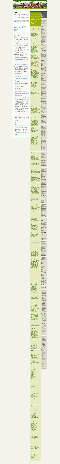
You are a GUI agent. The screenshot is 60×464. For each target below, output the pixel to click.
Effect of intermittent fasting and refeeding (34, 248)
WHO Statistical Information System (34, 329)
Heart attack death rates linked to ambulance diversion (44, 291)
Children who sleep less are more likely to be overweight (43, 131)
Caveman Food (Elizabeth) (33, 376)
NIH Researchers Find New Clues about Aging (44, 311)
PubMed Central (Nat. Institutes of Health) (34, 134)
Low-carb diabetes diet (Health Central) (34, 305)
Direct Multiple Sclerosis (33, 118)
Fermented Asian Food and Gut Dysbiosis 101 (43, 207)
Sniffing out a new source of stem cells (44, 301)
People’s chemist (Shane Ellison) (34, 179)
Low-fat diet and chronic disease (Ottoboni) (34, 169)
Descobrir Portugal (43, 362)
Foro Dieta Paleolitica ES (33, 456)
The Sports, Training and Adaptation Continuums (43, 40)
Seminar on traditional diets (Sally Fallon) (34, 75)
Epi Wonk (32, 363)
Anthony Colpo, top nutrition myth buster (34, 183)
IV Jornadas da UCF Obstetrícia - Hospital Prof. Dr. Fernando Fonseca (44, 315)
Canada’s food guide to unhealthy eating (34, 121)
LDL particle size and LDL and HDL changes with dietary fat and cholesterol (35, 233)
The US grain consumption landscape (34, 346)
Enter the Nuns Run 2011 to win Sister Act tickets (44, 341)
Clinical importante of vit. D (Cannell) (34, 261)
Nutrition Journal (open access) (34, 138)
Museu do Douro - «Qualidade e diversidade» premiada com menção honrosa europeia (44, 351)
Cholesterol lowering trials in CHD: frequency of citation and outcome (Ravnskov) (35, 163)
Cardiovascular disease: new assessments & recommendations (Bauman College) (35, 108)
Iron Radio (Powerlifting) (33, 440)
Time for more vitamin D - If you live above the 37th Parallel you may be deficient (43, 108)
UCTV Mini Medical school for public (34, 427)
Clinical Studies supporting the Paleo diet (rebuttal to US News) (43, 127)
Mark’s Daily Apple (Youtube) (33, 425)
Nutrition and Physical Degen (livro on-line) (34, 77)
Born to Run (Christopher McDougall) (34, 407)
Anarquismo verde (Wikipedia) (33, 87)
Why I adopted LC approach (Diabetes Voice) (35, 304)
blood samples (27, 18)
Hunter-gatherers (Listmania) (33, 94)
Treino (42, 17)
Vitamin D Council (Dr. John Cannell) (34, 259)
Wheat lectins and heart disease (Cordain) (34, 61)
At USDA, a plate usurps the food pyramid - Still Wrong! (43, 112)
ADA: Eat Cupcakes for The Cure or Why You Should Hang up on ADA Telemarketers (43, 247)
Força (41, 14)
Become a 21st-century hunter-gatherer (34, 57)
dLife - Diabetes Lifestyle (33, 303)
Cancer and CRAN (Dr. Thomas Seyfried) (34, 315)
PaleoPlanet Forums (33, 458)
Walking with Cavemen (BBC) (33, 421)
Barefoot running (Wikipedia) (33, 416)
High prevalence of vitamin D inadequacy (34, 265)
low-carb (44, 21)
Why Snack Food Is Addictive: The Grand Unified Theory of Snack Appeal (43, 91)
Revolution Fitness (32, 431)
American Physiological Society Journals (34, 255)
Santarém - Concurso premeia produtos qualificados (44, 366)
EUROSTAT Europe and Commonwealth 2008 (35, 337)
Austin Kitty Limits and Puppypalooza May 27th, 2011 (43, 36)
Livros (41, 15)
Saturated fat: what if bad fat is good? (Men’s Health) (35, 175)
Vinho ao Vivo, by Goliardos (43, 353)
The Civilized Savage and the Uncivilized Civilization (43, 90)
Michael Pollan (32, 428)
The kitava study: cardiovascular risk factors (35, 69)
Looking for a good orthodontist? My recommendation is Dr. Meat (43, 187)
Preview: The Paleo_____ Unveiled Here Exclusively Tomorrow (43, 145)
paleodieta (44, 23)
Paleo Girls (32, 375)
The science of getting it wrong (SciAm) (34, 191)
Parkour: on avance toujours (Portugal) (34, 417)
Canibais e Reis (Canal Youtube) (34, 420)
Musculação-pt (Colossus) (43, 286)
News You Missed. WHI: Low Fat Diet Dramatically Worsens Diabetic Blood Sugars (43, 245)
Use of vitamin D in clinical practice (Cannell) (35, 260)
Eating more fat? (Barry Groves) (34, 288)
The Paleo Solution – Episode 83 (43, 79)
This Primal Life (32, 367)
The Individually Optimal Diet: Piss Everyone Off (43, 147)
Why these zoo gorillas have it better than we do (43, 135)
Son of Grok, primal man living (33, 36)
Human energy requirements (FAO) (34, 318)
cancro (41, 23)
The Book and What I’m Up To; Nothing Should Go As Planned (43, 143)
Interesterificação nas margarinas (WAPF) (34, 158)
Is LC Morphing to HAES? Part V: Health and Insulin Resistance (43, 171)
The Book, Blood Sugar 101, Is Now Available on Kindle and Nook (43, 252)
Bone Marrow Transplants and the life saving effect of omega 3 (43, 136)
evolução (43, 23)
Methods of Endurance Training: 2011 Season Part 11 (43, 35)
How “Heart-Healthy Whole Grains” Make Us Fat (43, 92)
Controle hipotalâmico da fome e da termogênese (35, 251)
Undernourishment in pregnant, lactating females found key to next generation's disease (44, 297)
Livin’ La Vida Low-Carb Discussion (34, 454)
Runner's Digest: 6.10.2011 (43, 344)
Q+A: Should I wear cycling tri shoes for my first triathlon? (44, 339)
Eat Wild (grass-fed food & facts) (34, 50)
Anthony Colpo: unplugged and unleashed (34, 285)
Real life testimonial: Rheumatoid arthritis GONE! (43, 80)
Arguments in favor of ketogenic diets (34, 290)
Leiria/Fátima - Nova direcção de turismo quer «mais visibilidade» (44, 352)
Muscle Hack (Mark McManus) (33, 388)
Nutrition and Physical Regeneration (34, 76)
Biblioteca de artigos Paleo (33, 55)
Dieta (41, 20)
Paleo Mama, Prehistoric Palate (33, 373)
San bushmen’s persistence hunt (34, 422)
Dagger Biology (32, 430)
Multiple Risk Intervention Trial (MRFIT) (34, 236)
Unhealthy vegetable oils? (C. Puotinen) (34, 218)
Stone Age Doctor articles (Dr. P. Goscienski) (35, 42)
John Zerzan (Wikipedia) (33, 88)
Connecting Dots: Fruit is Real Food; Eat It (43, 148)
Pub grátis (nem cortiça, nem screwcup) (44, 360)
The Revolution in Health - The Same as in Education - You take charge (43, 102)
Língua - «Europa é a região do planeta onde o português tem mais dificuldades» (44, 361)
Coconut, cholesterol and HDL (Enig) (34, 214)
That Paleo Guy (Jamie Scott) (43, 114)
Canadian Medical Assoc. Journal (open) (34, 137)
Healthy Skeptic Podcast (43, 53)
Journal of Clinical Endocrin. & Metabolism (34, 253)
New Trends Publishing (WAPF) (34, 98)
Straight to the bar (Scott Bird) (33, 387)
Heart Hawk (32, 105)
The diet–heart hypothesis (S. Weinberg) (34, 177)
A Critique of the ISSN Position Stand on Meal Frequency (43, 48)
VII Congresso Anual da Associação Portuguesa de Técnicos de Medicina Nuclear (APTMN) (44, 333)
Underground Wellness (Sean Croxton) (34, 437)
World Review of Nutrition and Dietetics (34, 99)
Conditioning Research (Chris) (43, 152)
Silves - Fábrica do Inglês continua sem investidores (44, 354)
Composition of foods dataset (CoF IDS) (34, 323)
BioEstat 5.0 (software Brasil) (33, 348)
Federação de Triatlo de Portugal (34, 411)
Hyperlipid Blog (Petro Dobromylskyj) (34, 117)
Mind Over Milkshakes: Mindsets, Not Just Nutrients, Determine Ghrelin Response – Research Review (43, 32)
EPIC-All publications (24, 26)
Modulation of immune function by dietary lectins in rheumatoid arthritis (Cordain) (35, 60)
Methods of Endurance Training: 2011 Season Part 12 (43, 33)
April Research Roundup (43, 255)
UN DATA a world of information (33, 328)
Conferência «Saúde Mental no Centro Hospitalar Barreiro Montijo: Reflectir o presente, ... (44, 327)
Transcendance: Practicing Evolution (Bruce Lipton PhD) (43, 216)
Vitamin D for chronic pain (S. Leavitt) (34, 274)
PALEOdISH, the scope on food (33, 370)
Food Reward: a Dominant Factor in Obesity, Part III (43, 55)
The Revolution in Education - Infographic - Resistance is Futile (43, 104)
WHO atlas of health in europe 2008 (34, 331)
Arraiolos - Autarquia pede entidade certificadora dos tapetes (44, 359)
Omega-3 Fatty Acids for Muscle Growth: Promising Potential (43, 46)
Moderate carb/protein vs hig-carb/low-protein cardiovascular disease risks (35, 287)
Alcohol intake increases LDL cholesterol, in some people (43, 181)
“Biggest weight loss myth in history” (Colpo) (35, 322)
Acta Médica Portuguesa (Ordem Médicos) (34, 145)
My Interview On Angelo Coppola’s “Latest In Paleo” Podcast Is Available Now (43, 98)
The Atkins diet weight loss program (34, 292)
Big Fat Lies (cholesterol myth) (33, 426)
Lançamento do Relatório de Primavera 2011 (44, 334)
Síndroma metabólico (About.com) (34, 106)
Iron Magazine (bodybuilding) (33, 402)
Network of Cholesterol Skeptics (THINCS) (34, 153)
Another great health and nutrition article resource (43, 128)
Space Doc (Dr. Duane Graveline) (34, 190)
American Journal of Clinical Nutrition (34, 140)
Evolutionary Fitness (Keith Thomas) (34, 43)
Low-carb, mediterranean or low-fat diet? (34, 282)
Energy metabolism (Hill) (33, 317)
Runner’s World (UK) (33, 415)
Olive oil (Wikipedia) (33, 210)
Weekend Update (42, 198)
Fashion (42, 156)
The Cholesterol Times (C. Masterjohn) (34, 157)
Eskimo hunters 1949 (33, 424)
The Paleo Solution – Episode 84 (43, 75)
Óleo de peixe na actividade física (34, 217)
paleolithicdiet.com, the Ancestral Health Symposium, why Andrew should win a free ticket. (43, 130)
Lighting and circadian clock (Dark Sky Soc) (35, 123)
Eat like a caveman (32, 378)
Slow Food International (33, 79)
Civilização (42, 12)
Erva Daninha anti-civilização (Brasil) (34, 83)
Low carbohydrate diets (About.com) (34, 278)
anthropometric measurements (22, 18)
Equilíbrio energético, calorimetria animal (34, 319)
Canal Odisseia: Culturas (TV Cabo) (34, 52)
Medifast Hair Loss (43, 162)
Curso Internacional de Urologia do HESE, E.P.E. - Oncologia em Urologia (44, 325)
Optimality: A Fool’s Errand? (43, 150)
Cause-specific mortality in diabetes (34, 311)
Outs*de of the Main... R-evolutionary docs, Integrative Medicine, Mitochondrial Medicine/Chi (43, 209)
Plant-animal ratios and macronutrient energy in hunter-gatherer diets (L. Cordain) (35, 58)
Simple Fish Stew (42, 164)
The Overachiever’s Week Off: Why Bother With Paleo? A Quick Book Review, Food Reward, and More (43, 88)
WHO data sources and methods (34, 334)
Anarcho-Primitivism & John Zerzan (34, 432)
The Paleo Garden (32, 37)
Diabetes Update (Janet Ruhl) (43, 241)
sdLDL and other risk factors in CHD (34, 228)
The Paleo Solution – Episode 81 (43, 82)
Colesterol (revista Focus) (33, 186)
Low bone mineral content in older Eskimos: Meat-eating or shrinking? (43, 192)
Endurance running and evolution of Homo (34, 406)
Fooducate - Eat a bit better (33, 104)
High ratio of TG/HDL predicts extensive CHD (35, 226)
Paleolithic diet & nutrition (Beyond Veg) (34, 70)
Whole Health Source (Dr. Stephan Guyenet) (43, 50)
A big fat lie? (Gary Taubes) (33, 286)
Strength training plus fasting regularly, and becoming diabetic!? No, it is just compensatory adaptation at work (43, 190)
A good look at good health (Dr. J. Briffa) (34, 122)
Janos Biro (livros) (32, 84)
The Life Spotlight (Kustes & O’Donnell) (34, 314)
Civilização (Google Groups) (33, 85)
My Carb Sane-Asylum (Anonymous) (43, 168)
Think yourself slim (43, 155)
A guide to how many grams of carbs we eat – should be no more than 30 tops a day (43, 111)
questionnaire (18, 18)
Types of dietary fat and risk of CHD (34, 200)
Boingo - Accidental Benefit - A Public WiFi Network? (43, 101)
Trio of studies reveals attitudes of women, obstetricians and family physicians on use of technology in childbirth (44, 306)
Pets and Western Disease (43, 165)
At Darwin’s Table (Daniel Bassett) (34, 369)
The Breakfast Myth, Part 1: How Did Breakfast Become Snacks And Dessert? (43, 89)
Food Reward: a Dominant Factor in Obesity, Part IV (43, 52)
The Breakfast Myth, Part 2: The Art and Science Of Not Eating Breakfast (43, 86)
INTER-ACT (23, 30)
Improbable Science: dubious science (34, 194)
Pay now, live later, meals (33, 377)
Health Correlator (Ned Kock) (43, 179)
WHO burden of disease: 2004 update (34, 332)
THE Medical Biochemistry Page (34, 243)
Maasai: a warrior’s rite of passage (34, 423)
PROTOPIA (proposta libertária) (34, 82)
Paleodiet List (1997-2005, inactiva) (34, 455)
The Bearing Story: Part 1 (43, 39)
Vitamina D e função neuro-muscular (34, 273)
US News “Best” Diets (43, 78)
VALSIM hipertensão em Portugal (34, 110)
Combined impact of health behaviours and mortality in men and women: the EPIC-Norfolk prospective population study (21, 43)
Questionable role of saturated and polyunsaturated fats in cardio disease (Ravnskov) (35, 160)
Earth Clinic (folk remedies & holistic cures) (34, 120)
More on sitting (42, 153)
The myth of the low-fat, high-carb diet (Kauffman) (35, 172)
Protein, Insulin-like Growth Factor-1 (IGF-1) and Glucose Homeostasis (43, 176)
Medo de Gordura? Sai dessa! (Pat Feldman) (35, 187)
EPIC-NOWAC (15, 30)
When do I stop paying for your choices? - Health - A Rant (43, 106)
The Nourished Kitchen (33, 379)
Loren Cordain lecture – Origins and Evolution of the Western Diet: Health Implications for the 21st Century (43, 134)
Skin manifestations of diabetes (33, 310)
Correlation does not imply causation (34, 353)
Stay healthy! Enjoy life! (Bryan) (33, 78)
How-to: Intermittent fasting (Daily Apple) (34, 316)
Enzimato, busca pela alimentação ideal (34, 125)
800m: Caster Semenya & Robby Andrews (44, 345)
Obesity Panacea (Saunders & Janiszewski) (43, 219)
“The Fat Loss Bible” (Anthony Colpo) (34, 284)
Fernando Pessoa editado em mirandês (44, 357)
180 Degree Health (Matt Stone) (43, 160)
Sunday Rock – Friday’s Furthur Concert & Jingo (43, 146)
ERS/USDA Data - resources (33, 343)
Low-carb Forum (43, 257)
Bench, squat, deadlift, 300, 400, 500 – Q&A (43, 30)
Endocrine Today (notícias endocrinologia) (34, 130)
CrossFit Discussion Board (33, 452)
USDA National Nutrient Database (34, 347)
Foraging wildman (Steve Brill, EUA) (34, 49)
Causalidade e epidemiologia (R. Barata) (34, 352)
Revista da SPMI (32, 149)
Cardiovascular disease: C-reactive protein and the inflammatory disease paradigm (35, 229)
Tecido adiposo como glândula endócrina (34, 252)
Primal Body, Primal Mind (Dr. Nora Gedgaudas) (35, 73)
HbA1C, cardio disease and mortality (34, 306)
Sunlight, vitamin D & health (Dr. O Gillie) (34, 264)
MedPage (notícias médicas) (33, 128)
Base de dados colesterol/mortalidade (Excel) (35, 362)
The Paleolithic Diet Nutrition (33, 63)
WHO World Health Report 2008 (34, 330)
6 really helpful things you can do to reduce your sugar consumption (43, 107)
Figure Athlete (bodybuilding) (33, 403)
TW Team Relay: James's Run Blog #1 (44, 347)
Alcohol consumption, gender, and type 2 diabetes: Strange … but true (43, 191)
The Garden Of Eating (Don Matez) (34, 74)
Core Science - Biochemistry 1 (33, 429)
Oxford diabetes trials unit (24, 31)
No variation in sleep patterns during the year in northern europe (43, 158)
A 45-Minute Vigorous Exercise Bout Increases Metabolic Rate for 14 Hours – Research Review (43, 38)
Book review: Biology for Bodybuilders (43, 186)
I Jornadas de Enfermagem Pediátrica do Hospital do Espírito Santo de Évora (44, 329)
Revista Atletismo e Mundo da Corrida (34, 410)
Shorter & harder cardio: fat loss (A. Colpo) (34, 401)
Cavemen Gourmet (32, 371)
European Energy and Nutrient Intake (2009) (35, 338)
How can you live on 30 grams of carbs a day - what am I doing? (43, 110)
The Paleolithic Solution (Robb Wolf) (43, 73)
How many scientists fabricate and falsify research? (35, 192)
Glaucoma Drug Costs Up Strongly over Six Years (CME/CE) (44, 309)
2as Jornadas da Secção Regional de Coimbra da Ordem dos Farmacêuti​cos (44, 331)
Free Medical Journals (33, 139)
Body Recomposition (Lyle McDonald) (43, 29)
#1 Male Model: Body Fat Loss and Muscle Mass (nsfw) (43, 211)
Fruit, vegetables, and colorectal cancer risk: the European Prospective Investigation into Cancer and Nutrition (21, 119)
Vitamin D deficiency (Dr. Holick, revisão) (34, 262)
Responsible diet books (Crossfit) (34, 107)
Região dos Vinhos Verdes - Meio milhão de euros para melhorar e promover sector (44, 368)
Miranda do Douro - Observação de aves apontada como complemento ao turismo (44, 356)
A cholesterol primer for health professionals (35, 234)
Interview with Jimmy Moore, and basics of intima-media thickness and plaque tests (43, 184)
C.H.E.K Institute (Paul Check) (33, 397)
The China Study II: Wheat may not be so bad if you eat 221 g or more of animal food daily (43, 185)
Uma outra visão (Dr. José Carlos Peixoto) (34, 124)
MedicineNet (32, 129)
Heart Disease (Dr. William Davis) (34, 116)
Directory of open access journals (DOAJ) (34, 136)
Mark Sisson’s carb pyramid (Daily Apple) (34, 34)
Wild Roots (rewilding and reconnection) (34, 51)
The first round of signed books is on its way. (43, 95)
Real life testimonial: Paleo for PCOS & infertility (43, 81)
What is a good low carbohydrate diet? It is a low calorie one (43, 182)
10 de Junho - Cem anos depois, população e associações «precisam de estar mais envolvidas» (44, 364)
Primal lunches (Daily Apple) (33, 368)
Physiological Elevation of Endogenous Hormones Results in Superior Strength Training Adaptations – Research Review (43, 42)
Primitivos (42, 16)
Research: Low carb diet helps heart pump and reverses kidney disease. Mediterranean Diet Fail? (43, 251)
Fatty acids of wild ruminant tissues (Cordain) (35, 62)
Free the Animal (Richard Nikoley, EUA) (34, 35)
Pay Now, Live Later (33, 44)
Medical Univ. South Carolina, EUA (34, 448)
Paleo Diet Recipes (32, 372)
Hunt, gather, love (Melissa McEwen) (34, 41)
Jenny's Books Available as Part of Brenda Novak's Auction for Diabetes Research (43, 254)
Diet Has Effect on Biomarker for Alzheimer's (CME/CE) (44, 308)
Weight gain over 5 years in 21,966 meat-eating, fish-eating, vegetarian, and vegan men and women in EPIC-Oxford (22, 91)
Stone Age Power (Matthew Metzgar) (34, 71)
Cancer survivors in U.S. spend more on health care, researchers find (44, 303)
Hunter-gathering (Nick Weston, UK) (34, 48)
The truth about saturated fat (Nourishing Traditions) (35, 201)
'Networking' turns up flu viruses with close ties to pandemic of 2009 (44, 295)
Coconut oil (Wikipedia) (33, 211)
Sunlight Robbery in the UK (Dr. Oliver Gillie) (35, 263)
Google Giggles (42, 170)
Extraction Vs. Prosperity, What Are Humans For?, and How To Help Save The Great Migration (43, 96)
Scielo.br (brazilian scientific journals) (34, 144)
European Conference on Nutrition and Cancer (20, 21)
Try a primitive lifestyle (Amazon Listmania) (34, 92)
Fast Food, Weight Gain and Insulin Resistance (43, 54)
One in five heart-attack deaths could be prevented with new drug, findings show (44, 304)
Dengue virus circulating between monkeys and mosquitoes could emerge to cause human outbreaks (44, 293)
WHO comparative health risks (33, 333)
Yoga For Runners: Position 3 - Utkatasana (44, 343)
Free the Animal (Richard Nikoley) (43, 140)
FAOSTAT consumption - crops (33, 336)
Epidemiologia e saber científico (33, 355)
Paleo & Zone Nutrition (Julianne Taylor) (43, 126)
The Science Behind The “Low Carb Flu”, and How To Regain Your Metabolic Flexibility (43, 94)
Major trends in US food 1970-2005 (34, 345)
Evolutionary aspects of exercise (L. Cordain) (35, 393)
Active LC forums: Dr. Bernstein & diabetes (34, 298)
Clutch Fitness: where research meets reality (35, 453)
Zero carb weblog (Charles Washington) (34, 281)
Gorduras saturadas (44, 20)
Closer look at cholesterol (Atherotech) (34, 237)
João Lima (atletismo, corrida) (33, 412)
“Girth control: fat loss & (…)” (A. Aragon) (34, 283)
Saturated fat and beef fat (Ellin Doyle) (34, 199)
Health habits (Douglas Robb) (33, 398)
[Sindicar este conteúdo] (41, 28)
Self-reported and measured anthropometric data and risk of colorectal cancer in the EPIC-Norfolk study (22, 99)
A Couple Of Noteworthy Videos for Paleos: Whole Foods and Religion (43, 141)
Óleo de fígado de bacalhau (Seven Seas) (34, 216)
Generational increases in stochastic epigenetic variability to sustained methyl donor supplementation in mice (43, 200)
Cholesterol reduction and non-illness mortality (35, 182)
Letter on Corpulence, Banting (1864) (34, 289)
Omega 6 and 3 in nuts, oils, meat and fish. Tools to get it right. (43, 138)
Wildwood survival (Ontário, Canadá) (34, 47)
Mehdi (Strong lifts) (32, 386)
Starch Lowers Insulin (43, 163)
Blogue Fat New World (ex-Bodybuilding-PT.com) (35, 14)
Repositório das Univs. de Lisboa (34, 146)
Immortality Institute (32, 457)
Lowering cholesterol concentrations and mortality (35, 180)
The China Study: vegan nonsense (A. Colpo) (35, 72)
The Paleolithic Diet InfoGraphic (43, 144)
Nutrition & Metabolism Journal (33, 256)
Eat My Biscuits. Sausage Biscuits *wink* (43, 206)
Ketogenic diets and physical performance (34, 249)
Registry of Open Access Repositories (34, 142)
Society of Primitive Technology (33, 46)
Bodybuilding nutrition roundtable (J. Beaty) (34, 396)
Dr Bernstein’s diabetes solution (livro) (34, 297)
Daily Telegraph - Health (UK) (33, 131)
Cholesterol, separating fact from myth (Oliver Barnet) (35, 178)
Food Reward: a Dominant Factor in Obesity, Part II (43, 58)
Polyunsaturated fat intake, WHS (34, 208)
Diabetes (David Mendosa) (33, 302)
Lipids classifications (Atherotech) (34, 239)
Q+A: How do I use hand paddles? (43, 338)
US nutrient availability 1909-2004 (34, 344)
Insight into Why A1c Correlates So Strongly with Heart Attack (43, 248)
